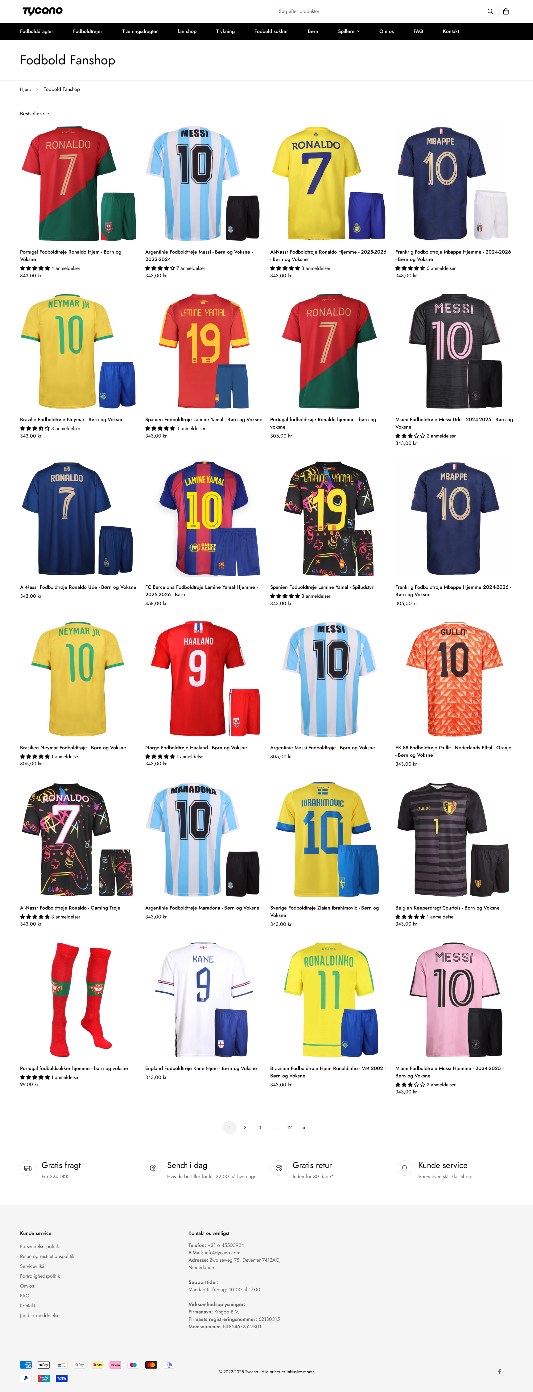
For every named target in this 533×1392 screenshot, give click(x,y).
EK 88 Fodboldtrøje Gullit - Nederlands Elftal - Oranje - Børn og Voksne (453, 751)
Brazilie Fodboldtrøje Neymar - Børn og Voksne (72, 419)
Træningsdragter (140, 31)
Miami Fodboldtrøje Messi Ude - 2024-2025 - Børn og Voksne (454, 423)
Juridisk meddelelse (40, 1315)
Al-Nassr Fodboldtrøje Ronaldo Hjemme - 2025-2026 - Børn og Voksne (328, 255)
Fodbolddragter (36, 31)
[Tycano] (42, 11)
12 (289, 1127)
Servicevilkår (33, 1266)
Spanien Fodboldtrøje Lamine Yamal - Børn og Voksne (203, 419)
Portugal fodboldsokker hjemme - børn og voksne (74, 1068)
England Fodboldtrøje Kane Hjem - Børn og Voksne (201, 1068)
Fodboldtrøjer (87, 31)
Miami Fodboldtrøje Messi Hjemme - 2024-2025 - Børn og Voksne (449, 1072)
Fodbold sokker (271, 31)
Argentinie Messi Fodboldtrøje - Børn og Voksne (322, 747)
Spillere (346, 31)
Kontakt (451, 31)
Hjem (25, 89)
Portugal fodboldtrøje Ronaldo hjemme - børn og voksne (323, 423)
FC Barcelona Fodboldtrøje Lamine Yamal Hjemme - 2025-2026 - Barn (201, 591)
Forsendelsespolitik (39, 1246)
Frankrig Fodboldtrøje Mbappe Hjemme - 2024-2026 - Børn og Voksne (453, 255)
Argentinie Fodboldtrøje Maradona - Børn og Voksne (202, 907)
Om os (386, 31)
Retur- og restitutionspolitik (47, 1256)
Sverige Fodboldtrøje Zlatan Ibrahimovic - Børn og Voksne (324, 911)
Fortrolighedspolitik (40, 1276)
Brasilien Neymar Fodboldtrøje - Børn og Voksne (73, 747)
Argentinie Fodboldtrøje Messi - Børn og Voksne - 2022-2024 (199, 255)
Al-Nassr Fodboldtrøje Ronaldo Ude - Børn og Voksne (78, 587)
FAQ (418, 31)
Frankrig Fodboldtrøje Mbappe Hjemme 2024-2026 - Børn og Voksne (453, 591)
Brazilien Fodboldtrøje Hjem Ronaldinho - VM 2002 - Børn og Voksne (328, 1072)
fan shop (187, 31)
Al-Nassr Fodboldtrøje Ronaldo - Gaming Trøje (70, 907)
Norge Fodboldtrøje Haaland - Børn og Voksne (196, 747)
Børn (313, 31)
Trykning (225, 31)
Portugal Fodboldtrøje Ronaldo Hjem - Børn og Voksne (70, 255)
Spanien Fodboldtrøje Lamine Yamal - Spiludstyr (322, 587)
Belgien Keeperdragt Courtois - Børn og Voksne (447, 907)
